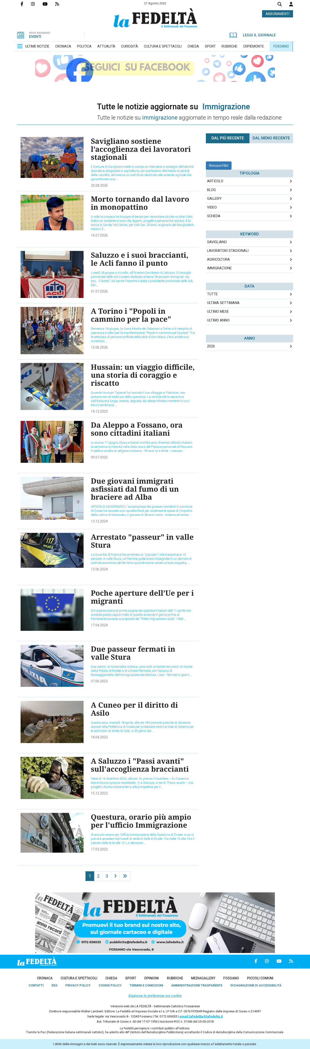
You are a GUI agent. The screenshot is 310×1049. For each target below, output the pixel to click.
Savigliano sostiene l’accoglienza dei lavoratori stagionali (141, 149)
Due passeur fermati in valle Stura (133, 653)
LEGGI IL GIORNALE (259, 35)
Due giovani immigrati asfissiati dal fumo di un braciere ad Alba (135, 489)
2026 (211, 346)
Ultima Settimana (223, 303)
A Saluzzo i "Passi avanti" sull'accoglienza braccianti (140, 765)
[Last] (125, 876)
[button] (291, 4)
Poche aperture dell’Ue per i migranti (142, 597)
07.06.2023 (99, 681)
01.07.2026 (99, 291)
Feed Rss (61, 4)
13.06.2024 (99, 569)
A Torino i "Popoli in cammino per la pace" (131, 315)
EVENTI (35, 36)
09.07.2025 (99, 457)
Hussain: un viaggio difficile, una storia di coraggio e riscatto (143, 375)
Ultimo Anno (218, 320)
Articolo (215, 181)
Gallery (214, 199)
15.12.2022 (99, 793)
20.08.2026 (99, 185)
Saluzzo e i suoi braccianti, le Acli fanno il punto (139, 259)
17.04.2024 (99, 625)
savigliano (217, 242)
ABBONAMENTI (277, 14)
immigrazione (219, 268)
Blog (211, 190)
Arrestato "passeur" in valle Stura (142, 541)
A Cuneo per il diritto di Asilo (134, 709)
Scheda (213, 216)
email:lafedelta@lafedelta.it (201, 1016)
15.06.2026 (99, 347)
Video (212, 207)
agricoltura (218, 259)
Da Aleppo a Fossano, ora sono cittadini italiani (137, 429)
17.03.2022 (99, 849)
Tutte (212, 294)
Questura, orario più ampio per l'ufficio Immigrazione (141, 821)
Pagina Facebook (26, 4)
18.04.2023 (99, 737)
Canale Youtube (49, 4)
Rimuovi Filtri (218, 166)
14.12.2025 (99, 411)
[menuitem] (37, 46)
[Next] (115, 876)
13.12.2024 (99, 521)
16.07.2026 (99, 235)
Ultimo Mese (218, 312)
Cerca (280, 5)
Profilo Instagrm (37, 4)
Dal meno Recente (271, 138)
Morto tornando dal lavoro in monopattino (140, 203)
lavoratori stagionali (227, 251)
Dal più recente (227, 138)
